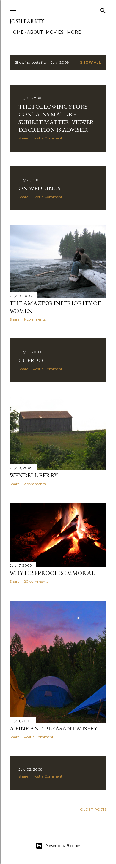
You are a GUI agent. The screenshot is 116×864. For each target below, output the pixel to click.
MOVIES (55, 32)
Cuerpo (30, 360)
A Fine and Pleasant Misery (53, 728)
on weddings (39, 188)
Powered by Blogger (62, 845)
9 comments (35, 319)
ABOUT (35, 32)
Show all (90, 62)
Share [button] (23, 138)
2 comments (35, 483)
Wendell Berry (33, 475)
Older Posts (93, 809)
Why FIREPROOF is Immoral (52, 573)
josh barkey (27, 21)
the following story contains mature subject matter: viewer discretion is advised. (56, 118)
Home (17, 32)
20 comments (36, 581)
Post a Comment (47, 138)
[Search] (102, 9)
